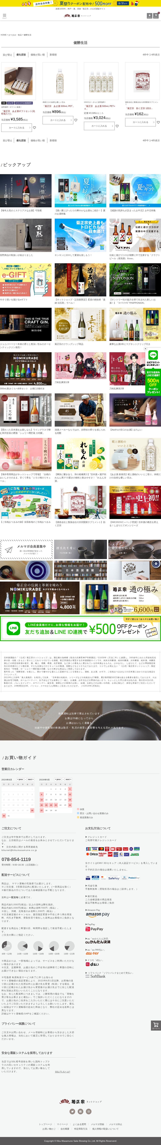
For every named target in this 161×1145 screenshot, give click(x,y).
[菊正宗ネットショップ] (77, 16)
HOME (3, 35)
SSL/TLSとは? (62, 1072)
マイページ (62, 1124)
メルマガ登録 (97, 1124)
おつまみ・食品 (15, 35)
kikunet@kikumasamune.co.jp (19, 850)
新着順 (53, 54)
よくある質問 (79, 1124)
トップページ (45, 1124)
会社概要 (65, 1129)
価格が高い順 (38, 54)
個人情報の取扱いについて (105, 1129)
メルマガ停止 (115, 1124)
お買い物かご (49, 1129)
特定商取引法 (80, 1129)
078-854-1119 (16, 859)
